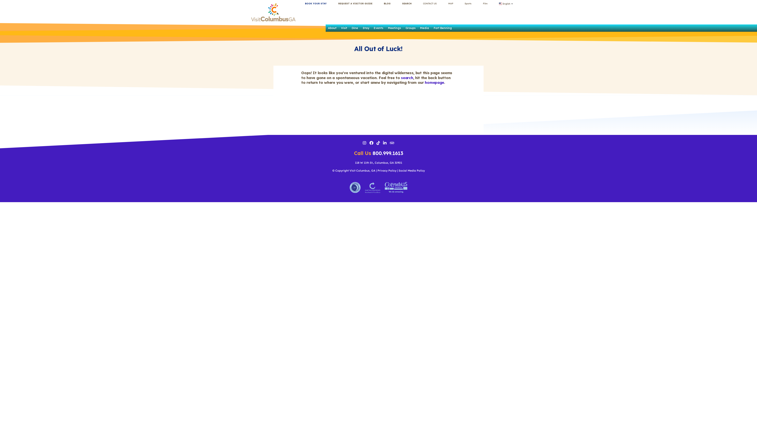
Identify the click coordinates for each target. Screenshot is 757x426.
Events (378, 28)
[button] (407, 3)
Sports (468, 3)
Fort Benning (443, 28)
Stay (366, 28)
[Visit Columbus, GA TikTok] (378, 143)
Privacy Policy (387, 170)
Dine (355, 28)
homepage (434, 82)
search (407, 77)
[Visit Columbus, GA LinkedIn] (385, 143)
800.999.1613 (378, 153)
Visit (344, 28)
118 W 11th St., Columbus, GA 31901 (378, 162)
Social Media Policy (412, 170)
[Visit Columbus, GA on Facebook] (371, 143)
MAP (450, 3)
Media (424, 28)
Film (485, 3)
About (332, 28)
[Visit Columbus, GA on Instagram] (364, 143)
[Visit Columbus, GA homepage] (273, 11)
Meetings (394, 28)
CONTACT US (430, 3)
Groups (411, 28)
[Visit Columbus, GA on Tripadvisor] (392, 143)
